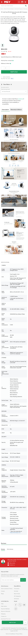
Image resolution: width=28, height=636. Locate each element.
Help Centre (4, 606)
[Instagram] (16, 610)
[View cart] (25, 2)
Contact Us (3, 616)
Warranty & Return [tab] (16, 109)
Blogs (2, 593)
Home (2, 8)
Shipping (3, 613)
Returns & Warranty (5, 611)
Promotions (16, 588)
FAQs (2, 603)
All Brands (16, 598)
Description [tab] (5, 109)
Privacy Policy (19, 633)
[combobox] (14, 5)
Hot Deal (16, 591)
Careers (3, 591)
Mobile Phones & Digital (9, 8)
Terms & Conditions (10, 633)
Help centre (12, 563)
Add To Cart (14, 72)
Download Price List (5, 618)
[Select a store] (19, 2)
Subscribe (23, 580)
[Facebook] (16, 606)
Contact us (12, 565)
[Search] (25, 6)
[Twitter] (20, 606)
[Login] (22, 2)
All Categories (17, 596)
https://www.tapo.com (15, 532)
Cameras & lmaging (19, 8)
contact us (20, 98)
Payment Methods (5, 608)
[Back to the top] (25, 622)
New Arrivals (17, 593)
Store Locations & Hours (6, 588)
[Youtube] (24, 606)
